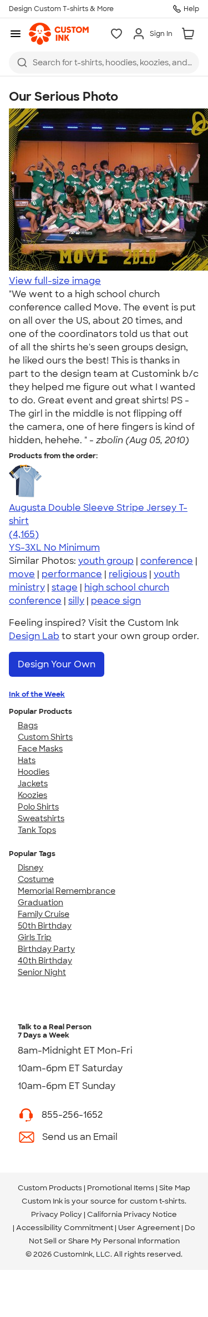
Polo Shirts (38, 807)
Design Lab (34, 636)
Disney (30, 868)
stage (65, 587)
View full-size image (55, 281)
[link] (59, 34)
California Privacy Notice (132, 1214)
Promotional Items (120, 1187)
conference (166, 561)
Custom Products (50, 1187)
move (22, 574)
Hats (26, 760)
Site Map (174, 1187)
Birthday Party (46, 949)
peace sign (116, 600)
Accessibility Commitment (64, 1227)
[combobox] (104, 62)
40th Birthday (45, 961)
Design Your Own (56, 664)
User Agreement (149, 1227)
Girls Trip (35, 937)
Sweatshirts (41, 818)
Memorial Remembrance (66, 891)
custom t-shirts (157, 1201)
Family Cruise (43, 914)
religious (128, 574)
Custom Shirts (45, 737)
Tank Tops (37, 830)
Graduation (40, 903)
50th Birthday (45, 926)
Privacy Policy (56, 1214)
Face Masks (40, 749)
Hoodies (33, 772)
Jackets (33, 784)
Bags (28, 725)
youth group (106, 561)
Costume (36, 879)
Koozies (32, 795)
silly (76, 600)
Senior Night (42, 972)
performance (72, 574)
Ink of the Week (37, 694)
